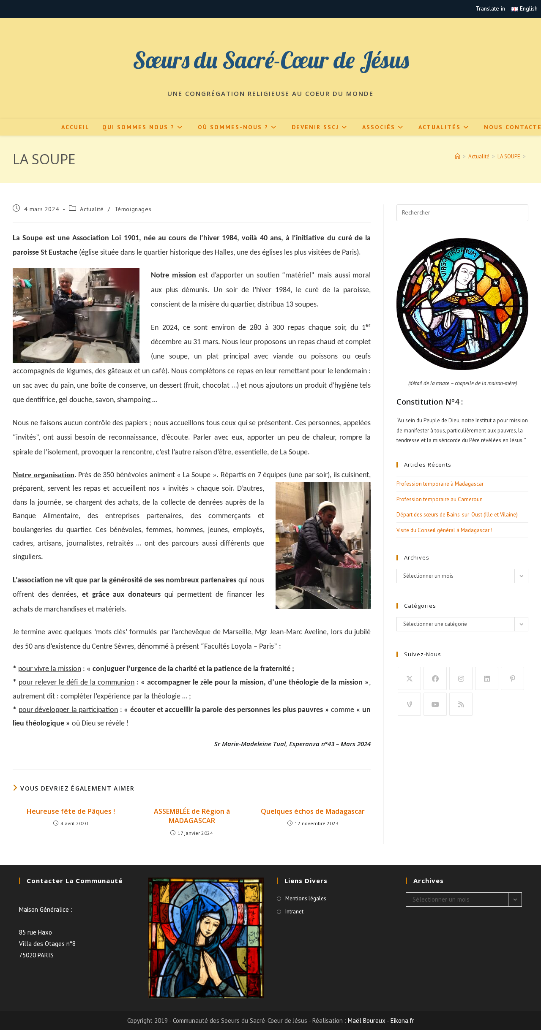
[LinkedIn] (486, 678)
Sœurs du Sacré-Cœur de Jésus (271, 59)
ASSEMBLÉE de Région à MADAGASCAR (192, 816)
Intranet (294, 911)
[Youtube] (435, 704)
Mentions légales (305, 898)
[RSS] (461, 704)
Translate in (490, 8)
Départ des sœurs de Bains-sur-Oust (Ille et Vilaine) (457, 514)
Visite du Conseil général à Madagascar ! (444, 530)
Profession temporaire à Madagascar (440, 483)
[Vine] (409, 704)
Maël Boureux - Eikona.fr (381, 1020)
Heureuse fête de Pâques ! (71, 811)
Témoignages (133, 209)
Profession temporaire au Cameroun (439, 499)
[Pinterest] (512, 678)
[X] (409, 678)
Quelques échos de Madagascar (313, 811)
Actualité (92, 209)
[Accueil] (457, 156)
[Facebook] (435, 678)
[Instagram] (461, 678)
